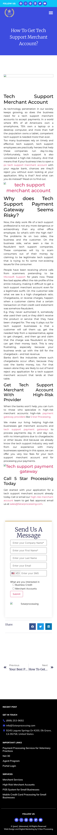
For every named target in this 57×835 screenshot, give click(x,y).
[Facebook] (21, 3)
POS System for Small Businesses (21, 789)
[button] (51, 13)
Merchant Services (13, 779)
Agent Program (11, 760)
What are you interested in (24, 582)
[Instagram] (26, 3)
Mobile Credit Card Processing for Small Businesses (24, 796)
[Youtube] (45, 3)
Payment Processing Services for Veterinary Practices (27, 749)
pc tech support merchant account (25, 165)
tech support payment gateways (26, 429)
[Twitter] (40, 3)
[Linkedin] (35, 3)
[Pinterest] (30, 3)
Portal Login (9, 765)
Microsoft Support (15, 277)
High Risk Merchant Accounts (19, 784)
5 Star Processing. (41, 416)
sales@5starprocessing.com (26, 504)
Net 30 (6, 755)
